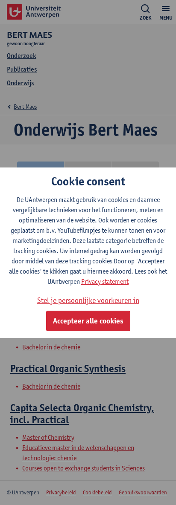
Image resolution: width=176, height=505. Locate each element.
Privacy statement (105, 281)
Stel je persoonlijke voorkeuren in (88, 300)
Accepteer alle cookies (88, 321)
